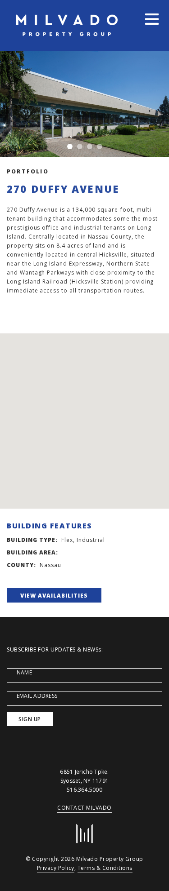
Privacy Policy (55, 868)
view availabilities (54, 595)
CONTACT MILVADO (84, 807)
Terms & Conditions (105, 868)
